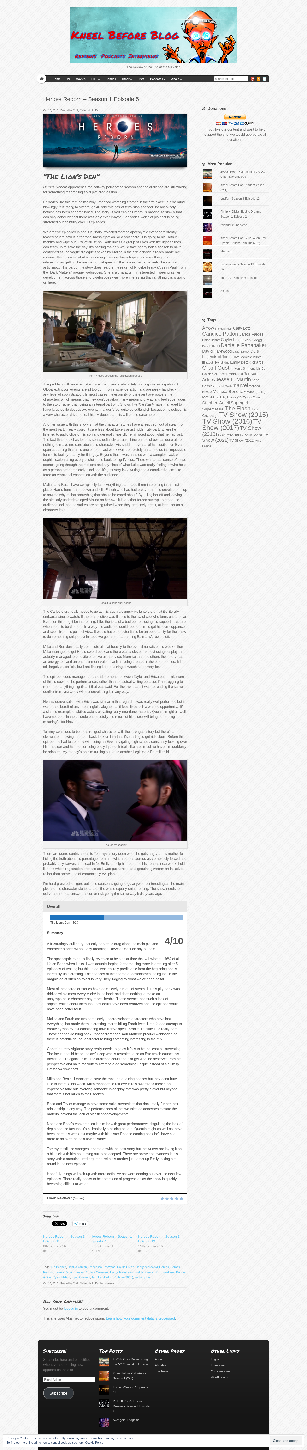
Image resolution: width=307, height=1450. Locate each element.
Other (127, 79)
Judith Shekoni (144, 1272)
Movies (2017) (236, 397)
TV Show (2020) (251, 435)
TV (68, 79)
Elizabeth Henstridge (216, 362)
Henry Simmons (244, 368)
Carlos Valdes (251, 334)
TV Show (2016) (227, 421)
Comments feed (221, 1371)
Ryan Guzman (80, 1277)
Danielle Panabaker (243, 345)
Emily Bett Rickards (247, 362)
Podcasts (157, 79)
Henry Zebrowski (147, 1267)
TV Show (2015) (122, 1277)
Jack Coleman (98, 1272)
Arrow (208, 327)
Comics (111, 79)
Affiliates (160, 1365)
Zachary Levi (143, 1277)
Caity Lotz (241, 328)
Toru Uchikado (101, 1277)
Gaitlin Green (125, 1267)
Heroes (164, 1267)
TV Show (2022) (242, 440)
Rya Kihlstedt (61, 1277)
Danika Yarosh (77, 1267)
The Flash (237, 408)
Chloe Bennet (211, 340)
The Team (161, 1371)
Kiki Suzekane (165, 1272)
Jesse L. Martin (233, 379)
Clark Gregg (252, 340)
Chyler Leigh (232, 340)
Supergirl (239, 402)
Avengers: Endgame (233, 225)
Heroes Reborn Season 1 (71, 1272)
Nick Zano (253, 397)
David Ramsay (241, 351)
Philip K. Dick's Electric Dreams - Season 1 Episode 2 (131, 1406)
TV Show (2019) (228, 435)
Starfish (225, 291)
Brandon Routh (223, 328)
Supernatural (213, 409)
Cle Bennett (58, 1267)
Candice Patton (220, 334)
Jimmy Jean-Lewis (121, 1272)
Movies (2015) (255, 392)
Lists (141, 79)
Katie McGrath (223, 386)
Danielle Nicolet (211, 346)
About (176, 79)
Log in (215, 1359)
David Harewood (217, 351)
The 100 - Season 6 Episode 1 (240, 278)
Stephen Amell (216, 402)
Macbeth (226, 251)
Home (57, 79)
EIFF (95, 79)
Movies (81, 79)
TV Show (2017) (231, 424)
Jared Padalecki (230, 374)
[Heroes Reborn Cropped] (182, 162)
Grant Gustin (218, 368)
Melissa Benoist (228, 391)
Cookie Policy (94, 1442)
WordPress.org (220, 1377)
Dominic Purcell (251, 357)
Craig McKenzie (82, 110)
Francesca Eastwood (102, 1267)
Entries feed (218, 1365)
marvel (240, 385)
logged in (71, 1308)
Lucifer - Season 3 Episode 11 (240, 198)
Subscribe (58, 1393)
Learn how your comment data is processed (140, 1318)
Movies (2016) (214, 397)
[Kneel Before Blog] (153, 35)
